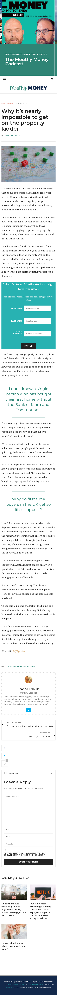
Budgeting (10, 54)
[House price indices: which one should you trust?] (14, 931)
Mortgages (32, 54)
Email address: (17, 333)
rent (32, 667)
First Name (16, 308)
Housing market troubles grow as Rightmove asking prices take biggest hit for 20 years (13, 909)
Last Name (16, 321)
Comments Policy (35, 984)
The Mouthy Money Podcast (27, 62)
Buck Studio (11, 987)
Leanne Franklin (12, 136)
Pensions (43, 54)
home (9, 667)
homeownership (21, 667)
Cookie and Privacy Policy (14, 984)
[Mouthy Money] (28, 88)
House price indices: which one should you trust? (13, 946)
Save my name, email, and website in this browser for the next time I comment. (25, 854)
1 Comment (14, 773)
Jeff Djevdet (19, 651)
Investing (20, 54)
